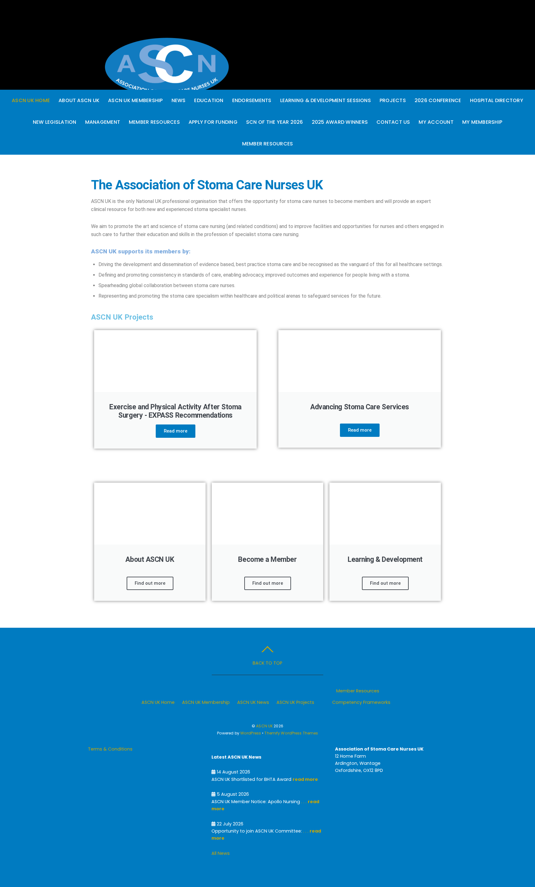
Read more (175, 431)
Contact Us (393, 122)
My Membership (482, 122)
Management (102, 122)
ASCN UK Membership (135, 100)
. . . (303, 802)
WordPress (250, 733)
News (179, 100)
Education (208, 100)
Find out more (150, 583)
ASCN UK (264, 726)
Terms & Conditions (110, 749)
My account (436, 122)
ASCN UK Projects (295, 702)
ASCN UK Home (31, 100)
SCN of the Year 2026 (274, 122)
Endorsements (252, 100)
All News (220, 853)
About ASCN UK (79, 100)
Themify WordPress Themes (291, 733)
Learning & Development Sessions (325, 100)
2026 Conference (438, 100)
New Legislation (54, 122)
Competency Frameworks (361, 702)
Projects (393, 100)
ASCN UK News (253, 702)
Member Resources (154, 122)
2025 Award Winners (340, 122)
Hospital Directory (496, 100)
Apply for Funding (213, 122)
